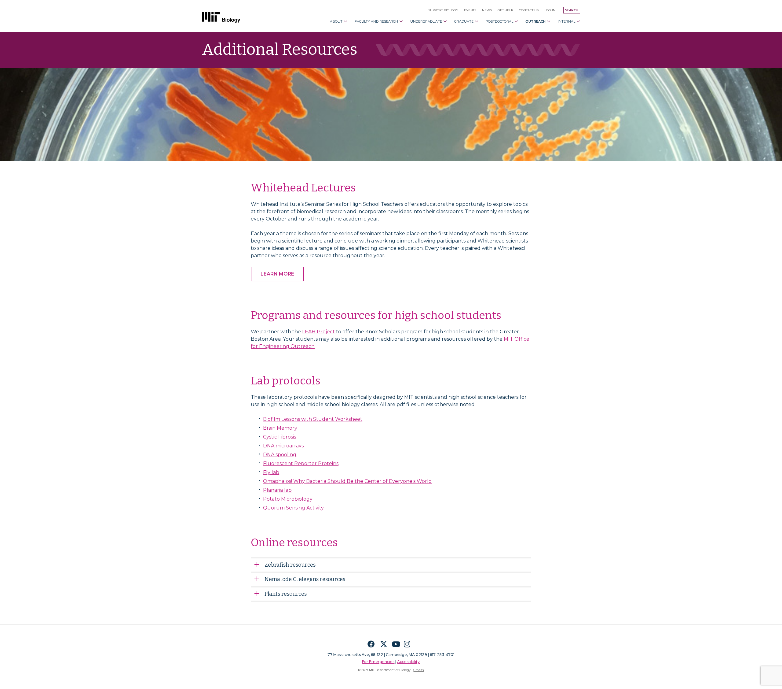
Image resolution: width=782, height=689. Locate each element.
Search (571, 10)
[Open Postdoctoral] (516, 21)
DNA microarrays (283, 446)
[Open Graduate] (476, 21)
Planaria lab (277, 490)
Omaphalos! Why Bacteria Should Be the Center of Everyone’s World (347, 481)
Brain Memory (280, 428)
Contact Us (529, 10)
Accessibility (408, 661)
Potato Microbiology (287, 499)
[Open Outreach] (548, 21)
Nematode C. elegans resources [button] (305, 579)
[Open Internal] (578, 21)
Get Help (505, 10)
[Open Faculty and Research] (401, 21)
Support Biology (443, 10)
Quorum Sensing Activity (293, 508)
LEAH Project (318, 332)
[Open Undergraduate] (445, 21)
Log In (549, 10)
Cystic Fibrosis (279, 437)
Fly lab (271, 472)
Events (470, 10)
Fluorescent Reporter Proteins (300, 463)
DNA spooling (279, 454)
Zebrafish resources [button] (290, 564)
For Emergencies (378, 661)
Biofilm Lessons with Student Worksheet (312, 419)
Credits (418, 670)
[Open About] (345, 21)
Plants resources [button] (286, 594)
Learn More (277, 274)
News (487, 10)
